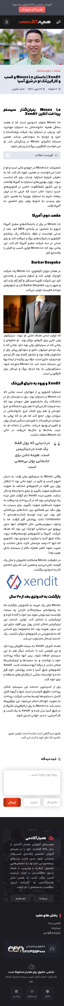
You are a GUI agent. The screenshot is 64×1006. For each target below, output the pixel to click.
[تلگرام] (47, 991)
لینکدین (16, 996)
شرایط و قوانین (52, 932)
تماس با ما (54, 923)
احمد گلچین (18, 89)
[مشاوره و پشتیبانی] (50, 948)
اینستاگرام (32, 996)
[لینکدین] (16, 991)
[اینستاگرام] (32, 991)
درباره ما (56, 927)
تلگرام (47, 996)
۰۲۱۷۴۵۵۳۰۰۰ (34, 951)
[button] (58, 22)
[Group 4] (35, 22)
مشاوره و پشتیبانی (35, 946)
